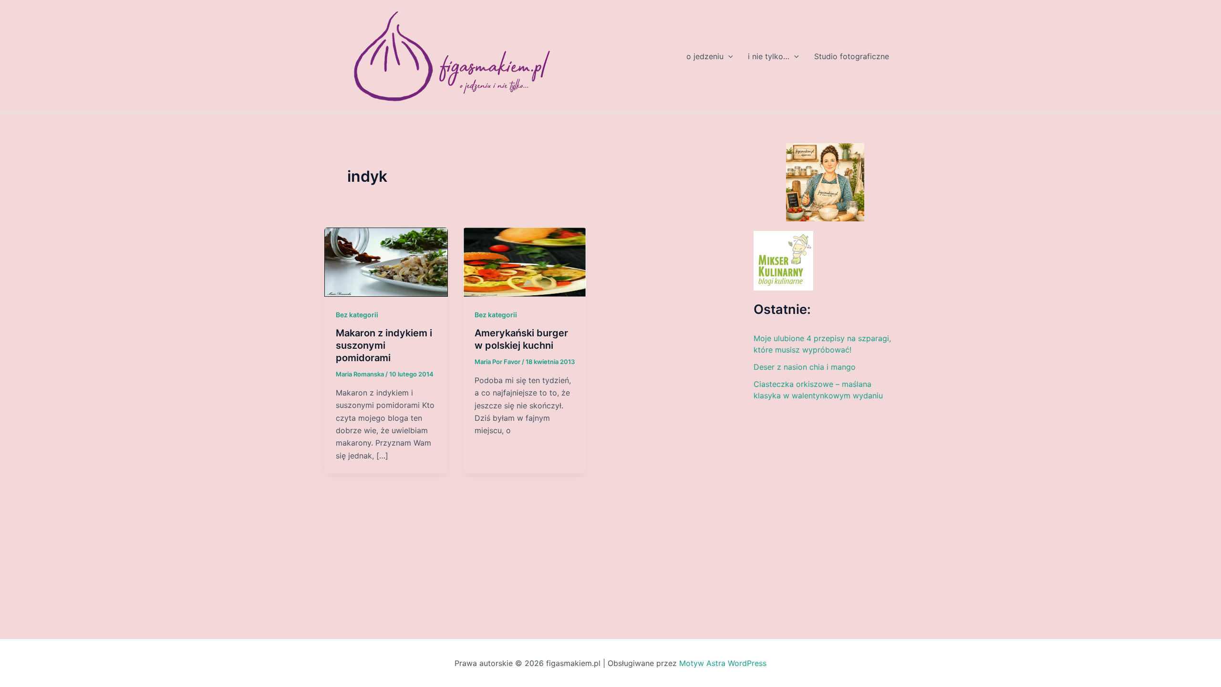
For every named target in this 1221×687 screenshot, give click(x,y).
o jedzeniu (705, 56)
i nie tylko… (768, 56)
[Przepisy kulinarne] (783, 260)
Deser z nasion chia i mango (805, 367)
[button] (728, 56)
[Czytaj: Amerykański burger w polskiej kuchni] (525, 261)
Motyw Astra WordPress (722, 663)
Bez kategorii (357, 315)
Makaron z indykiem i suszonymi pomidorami (384, 345)
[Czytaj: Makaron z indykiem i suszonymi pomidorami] (386, 261)
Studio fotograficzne (851, 56)
